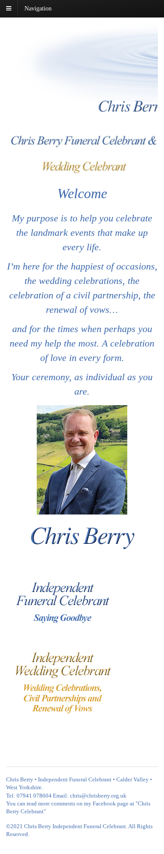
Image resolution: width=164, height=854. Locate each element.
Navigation (38, 8)
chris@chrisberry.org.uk (98, 795)
